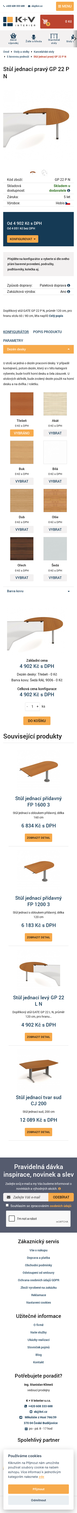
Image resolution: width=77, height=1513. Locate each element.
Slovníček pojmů (38, 1347)
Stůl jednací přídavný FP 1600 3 (38, 801)
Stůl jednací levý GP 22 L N (38, 1000)
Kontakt (38, 1362)
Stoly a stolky (21, 51)
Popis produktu (47, 331)
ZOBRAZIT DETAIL (38, 838)
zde (41, 1476)
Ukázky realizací (39, 1340)
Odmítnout (38, 1500)
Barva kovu (15, 591)
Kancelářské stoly (44, 51)
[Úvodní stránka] (20, 21)
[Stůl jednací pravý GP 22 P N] (38, 125)
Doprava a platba (38, 1258)
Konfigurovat (21, 239)
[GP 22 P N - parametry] (44, 173)
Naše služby (38, 1332)
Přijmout (38, 1489)
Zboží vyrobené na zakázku (39, 1287)
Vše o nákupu (38, 1250)
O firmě (38, 1325)
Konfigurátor (16, 331)
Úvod (6, 51)
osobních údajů (60, 1206)
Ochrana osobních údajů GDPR (38, 1280)
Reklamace (38, 1295)
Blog (39, 1355)
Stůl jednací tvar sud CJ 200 (38, 1100)
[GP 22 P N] (32, 173)
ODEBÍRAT (61, 1197)
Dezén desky (16, 349)
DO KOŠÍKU (37, 720)
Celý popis (56, 316)
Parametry (13, 340)
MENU (66, 6)
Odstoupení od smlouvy (38, 1273)
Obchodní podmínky (38, 1265)
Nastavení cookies (38, 1302)
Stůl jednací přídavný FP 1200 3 (38, 901)
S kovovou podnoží (18, 56)
